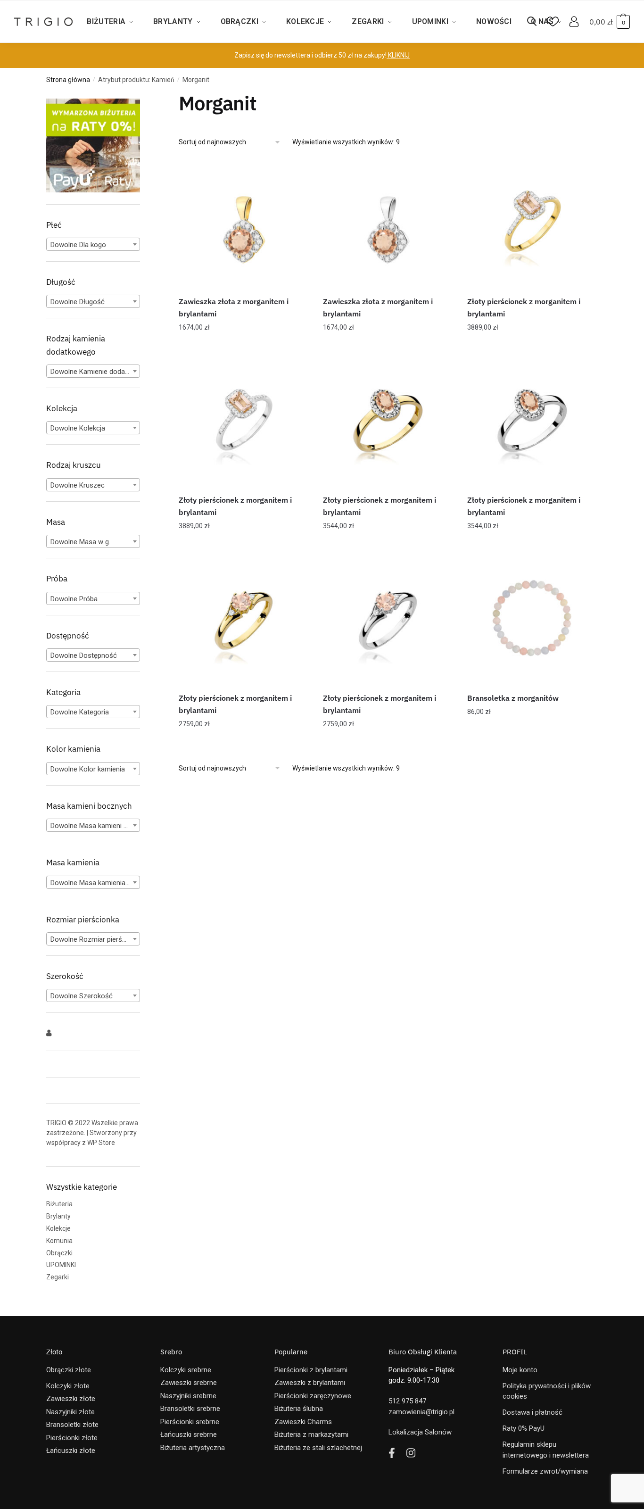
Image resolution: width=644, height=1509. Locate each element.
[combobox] (93, 244)
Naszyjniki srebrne (188, 1396)
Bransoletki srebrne (190, 1408)
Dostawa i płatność (532, 1412)
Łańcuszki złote (70, 1450)
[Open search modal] (536, 21)
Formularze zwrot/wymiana (545, 1471)
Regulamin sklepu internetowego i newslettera (546, 1449)
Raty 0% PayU (524, 1428)
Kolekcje (58, 1228)
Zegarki (57, 1277)
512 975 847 (407, 1401)
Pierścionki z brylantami (310, 1370)
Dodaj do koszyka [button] (243, 346)
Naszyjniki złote (70, 1412)
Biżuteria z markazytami (311, 1434)
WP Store (101, 1142)
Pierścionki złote (72, 1438)
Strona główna (68, 79)
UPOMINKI (61, 1265)
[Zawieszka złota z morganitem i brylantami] (244, 224)
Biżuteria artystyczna (192, 1447)
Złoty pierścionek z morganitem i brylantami (523, 307)
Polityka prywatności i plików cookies (547, 1391)
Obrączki (59, 1253)
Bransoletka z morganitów (513, 698)
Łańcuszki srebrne (188, 1434)
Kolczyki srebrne (185, 1370)
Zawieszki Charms (303, 1422)
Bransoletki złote (72, 1424)
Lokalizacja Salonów (420, 1432)
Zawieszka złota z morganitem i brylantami (234, 307)
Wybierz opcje (532, 346)
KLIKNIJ (398, 55)
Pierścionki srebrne (189, 1422)
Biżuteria (59, 1204)
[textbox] (93, 244)
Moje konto (520, 1370)
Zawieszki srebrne (188, 1382)
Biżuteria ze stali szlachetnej (318, 1447)
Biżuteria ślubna (298, 1408)
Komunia (59, 1240)
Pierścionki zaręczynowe (312, 1396)
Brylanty (58, 1216)
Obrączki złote (68, 1370)
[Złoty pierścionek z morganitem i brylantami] (532, 224)
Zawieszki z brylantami (309, 1382)
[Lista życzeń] (295, 173)
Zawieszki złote (70, 1398)
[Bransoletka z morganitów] (532, 621)
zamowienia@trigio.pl (421, 1412)
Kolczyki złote (68, 1386)
